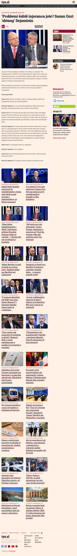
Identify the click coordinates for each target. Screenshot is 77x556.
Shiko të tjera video (59, 138)
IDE (25, 538)
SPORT (37, 536)
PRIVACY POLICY (14, 533)
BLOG (36, 540)
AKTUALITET (28, 536)
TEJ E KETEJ (39, 538)
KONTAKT (5, 533)
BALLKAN (27, 542)
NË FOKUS (27, 540)
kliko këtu (65, 95)
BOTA (26, 544)
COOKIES (23, 533)
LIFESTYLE (27, 546)
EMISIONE (38, 542)
